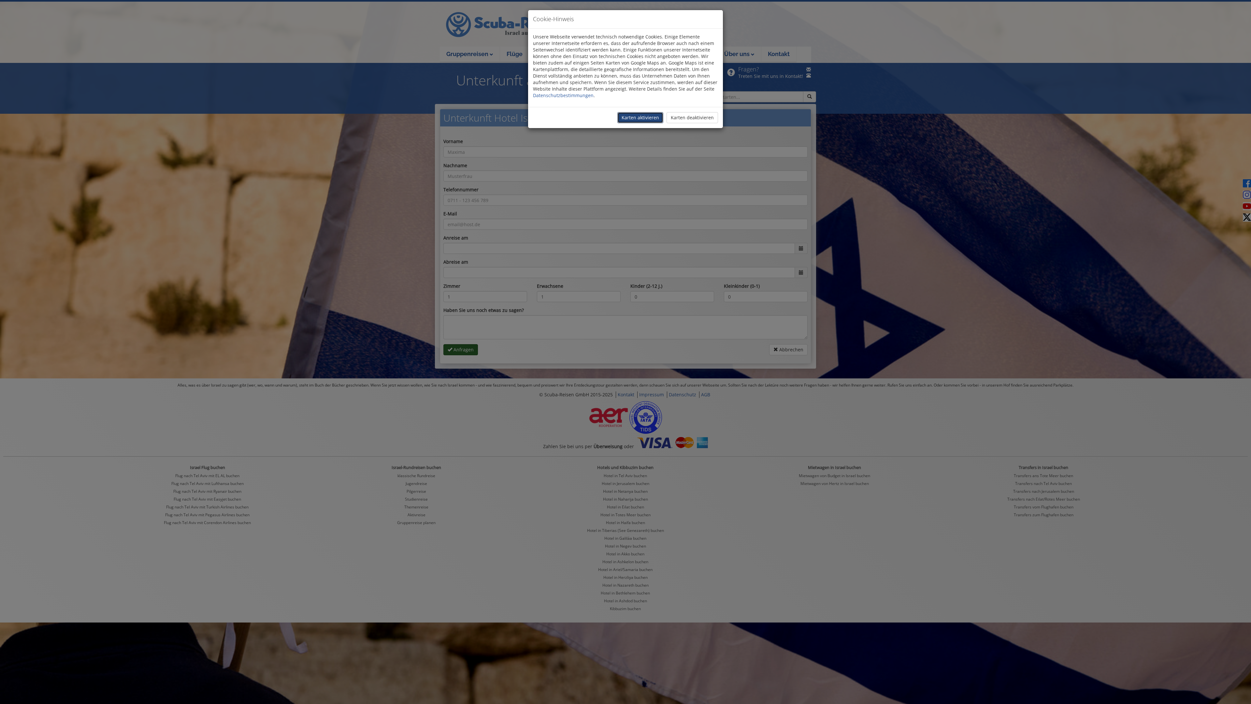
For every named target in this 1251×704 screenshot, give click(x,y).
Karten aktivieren (640, 117)
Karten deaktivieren (692, 117)
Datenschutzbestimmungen (563, 95)
